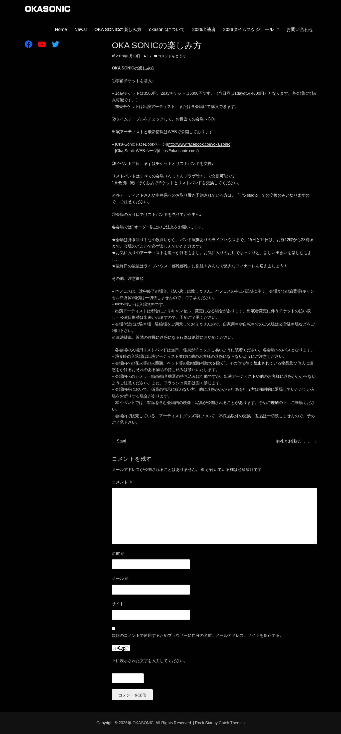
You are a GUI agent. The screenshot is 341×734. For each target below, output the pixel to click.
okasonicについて (167, 29)
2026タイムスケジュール (248, 29)
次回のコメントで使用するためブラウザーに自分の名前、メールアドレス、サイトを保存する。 (198, 635)
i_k (149, 56)
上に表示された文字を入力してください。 (150, 661)
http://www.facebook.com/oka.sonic (199, 144)
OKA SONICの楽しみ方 (118, 29)
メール (120, 578)
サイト (118, 604)
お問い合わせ (299, 29)
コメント (122, 482)
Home (61, 29)
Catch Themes (232, 723)
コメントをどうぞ (172, 56)
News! (80, 29)
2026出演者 (204, 29)
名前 (118, 553)
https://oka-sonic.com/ (178, 151)
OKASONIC (143, 723)
